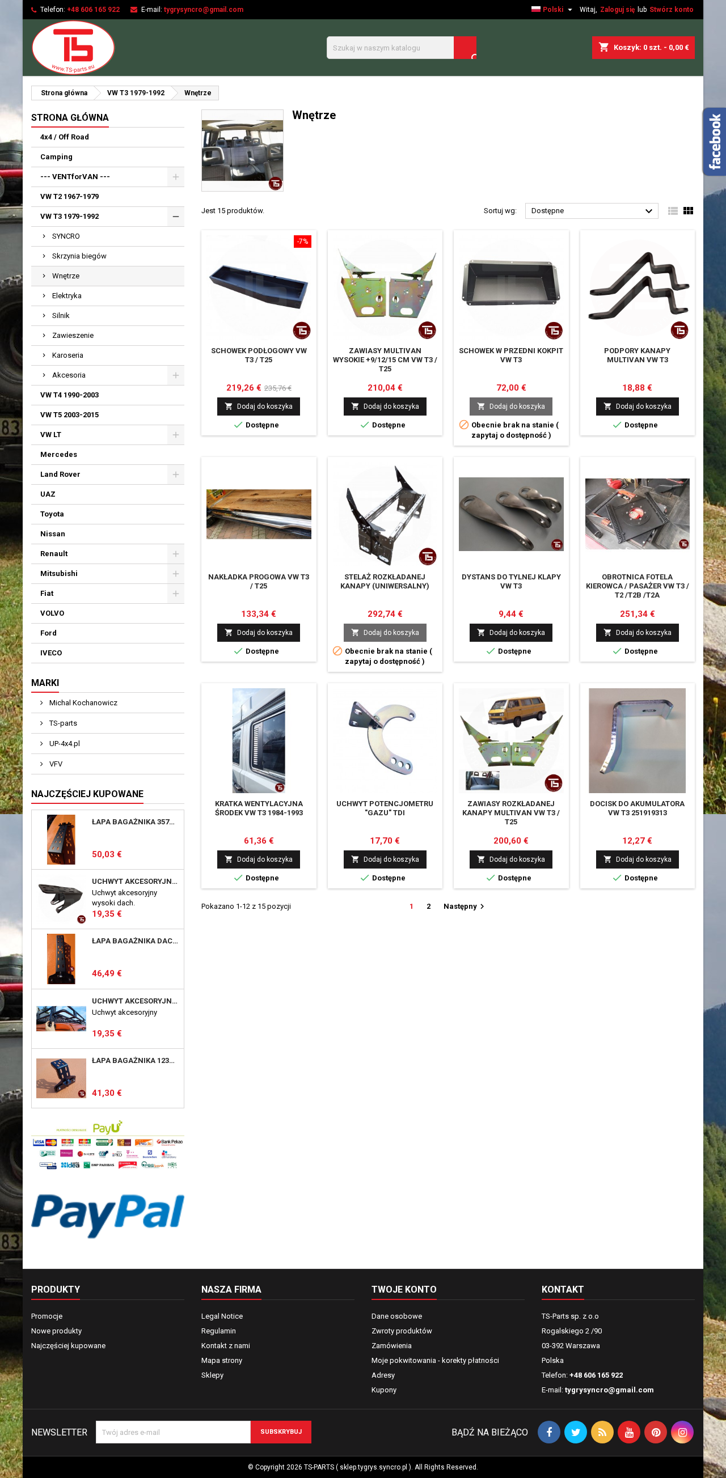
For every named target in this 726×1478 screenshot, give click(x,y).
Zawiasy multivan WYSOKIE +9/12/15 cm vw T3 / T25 (385, 359)
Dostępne (593, 211)
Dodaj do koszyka (259, 406)
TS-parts (62, 723)
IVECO (51, 653)
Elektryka (67, 295)
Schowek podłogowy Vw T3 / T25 (259, 355)
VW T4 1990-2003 (69, 395)
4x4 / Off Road (64, 137)
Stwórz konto (671, 10)
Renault (53, 553)
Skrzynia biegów (79, 256)
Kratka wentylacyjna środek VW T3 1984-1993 (259, 808)
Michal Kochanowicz (82, 702)
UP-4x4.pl (64, 743)
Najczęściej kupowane (68, 1345)
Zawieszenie (73, 335)
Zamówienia (392, 1345)
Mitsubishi (59, 573)
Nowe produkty (56, 1331)
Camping (56, 157)
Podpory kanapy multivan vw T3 (637, 355)
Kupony (384, 1390)
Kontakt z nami (225, 1345)
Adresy (383, 1375)
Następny (465, 906)
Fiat (46, 593)
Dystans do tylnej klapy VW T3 (511, 581)
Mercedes (58, 454)
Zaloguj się (617, 10)
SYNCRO (66, 236)
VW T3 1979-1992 (69, 216)
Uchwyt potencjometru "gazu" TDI (384, 808)
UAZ (48, 494)
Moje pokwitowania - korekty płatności (435, 1360)
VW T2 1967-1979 (69, 196)
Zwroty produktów (402, 1331)
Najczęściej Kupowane (87, 794)
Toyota (52, 514)
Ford (48, 633)
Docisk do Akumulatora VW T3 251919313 (637, 808)
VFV (55, 764)
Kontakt (563, 1289)
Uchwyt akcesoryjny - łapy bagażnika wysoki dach (135, 882)
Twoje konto (404, 1289)
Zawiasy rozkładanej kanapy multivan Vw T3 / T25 (511, 812)
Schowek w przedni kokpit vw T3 (511, 355)
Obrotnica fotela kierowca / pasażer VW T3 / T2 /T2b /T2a (637, 586)
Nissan (52, 534)
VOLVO (52, 613)
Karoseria (67, 355)
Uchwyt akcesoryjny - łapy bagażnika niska (135, 1001)
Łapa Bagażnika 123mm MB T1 (135, 1061)
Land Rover (60, 474)
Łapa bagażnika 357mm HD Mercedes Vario (135, 822)
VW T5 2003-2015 (69, 414)
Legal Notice (222, 1316)
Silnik (61, 315)
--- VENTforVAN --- (75, 176)
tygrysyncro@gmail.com (203, 10)
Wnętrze (65, 276)
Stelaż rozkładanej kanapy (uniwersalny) (384, 581)
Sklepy (212, 1375)
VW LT (50, 434)
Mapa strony (221, 1360)
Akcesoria (69, 375)
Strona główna (70, 117)
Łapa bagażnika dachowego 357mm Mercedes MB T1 (135, 941)
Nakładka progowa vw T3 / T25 (258, 581)
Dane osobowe (397, 1316)
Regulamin (218, 1331)
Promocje (46, 1316)
